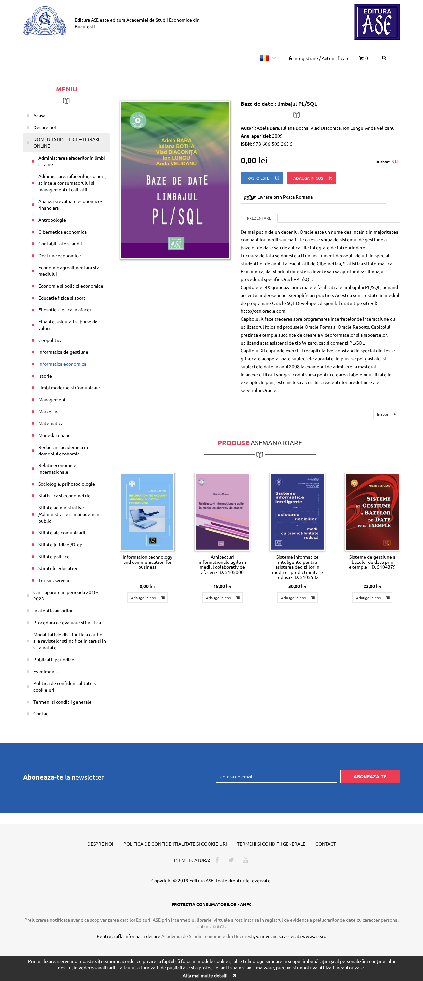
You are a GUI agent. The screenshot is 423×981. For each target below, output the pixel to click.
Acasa (39, 115)
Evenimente (46, 671)
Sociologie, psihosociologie (66, 484)
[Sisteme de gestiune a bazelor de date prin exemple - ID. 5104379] (372, 512)
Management (52, 399)
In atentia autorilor (53, 610)
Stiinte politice (54, 556)
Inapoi (383, 414)
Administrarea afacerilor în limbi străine (71, 161)
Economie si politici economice (70, 286)
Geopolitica (50, 340)
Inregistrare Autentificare (321, 58)
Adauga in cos (308, 178)
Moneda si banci (55, 435)
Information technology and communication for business (147, 562)
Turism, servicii (53, 580)
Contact (41, 713)
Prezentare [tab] (259, 218)
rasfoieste (258, 178)
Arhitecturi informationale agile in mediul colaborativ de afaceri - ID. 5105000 (222, 564)
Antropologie (52, 220)
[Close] (234, 975)
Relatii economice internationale (57, 468)
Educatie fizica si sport (61, 298)
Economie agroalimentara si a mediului (68, 270)
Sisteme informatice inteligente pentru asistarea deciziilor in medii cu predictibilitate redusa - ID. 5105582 (297, 567)
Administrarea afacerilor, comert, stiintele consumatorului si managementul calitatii (72, 182)
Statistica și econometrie (64, 495)
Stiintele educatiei (57, 568)
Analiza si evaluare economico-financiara (70, 204)
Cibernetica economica (62, 232)
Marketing (49, 411)
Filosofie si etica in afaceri (65, 309)
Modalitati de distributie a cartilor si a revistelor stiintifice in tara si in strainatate (69, 640)
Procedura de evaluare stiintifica (67, 622)
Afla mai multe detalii (205, 975)
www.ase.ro (314, 936)
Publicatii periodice (53, 659)
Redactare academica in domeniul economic (63, 450)
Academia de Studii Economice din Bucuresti (207, 936)
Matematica (50, 423)
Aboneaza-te (370, 776)
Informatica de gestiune (63, 352)
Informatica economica (62, 364)
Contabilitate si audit (60, 243)
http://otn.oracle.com (263, 311)
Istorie (45, 376)
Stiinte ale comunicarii (61, 532)
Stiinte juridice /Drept (61, 544)
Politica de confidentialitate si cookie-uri (65, 686)
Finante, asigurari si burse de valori (67, 324)
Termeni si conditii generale (62, 702)
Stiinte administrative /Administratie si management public (69, 514)
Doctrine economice (59, 255)
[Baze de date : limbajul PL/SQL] (175, 179)
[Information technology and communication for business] (147, 512)
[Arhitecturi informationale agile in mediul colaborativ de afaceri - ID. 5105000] (222, 512)
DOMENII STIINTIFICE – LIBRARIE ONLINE (67, 142)
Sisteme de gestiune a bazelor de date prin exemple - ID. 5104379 (372, 562)
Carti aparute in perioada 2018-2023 (65, 595)
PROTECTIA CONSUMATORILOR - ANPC (211, 904)
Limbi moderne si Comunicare (69, 387)
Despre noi (44, 127)
